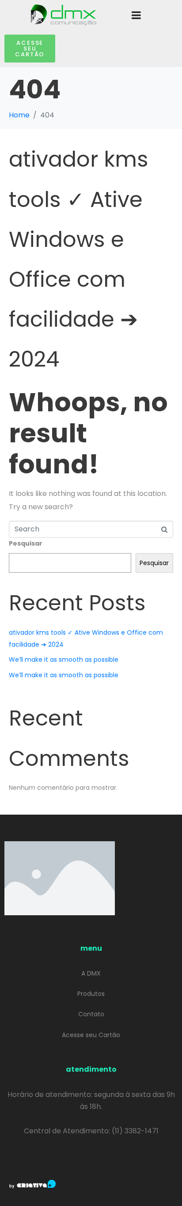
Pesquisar (25, 543)
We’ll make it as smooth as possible (63, 659)
